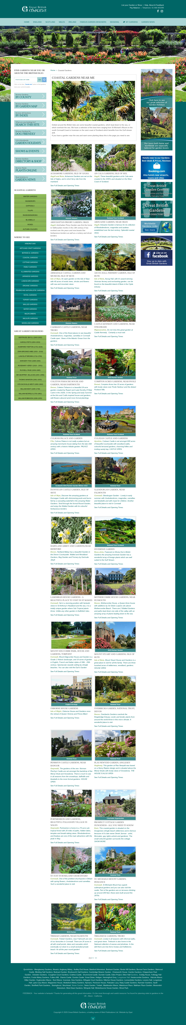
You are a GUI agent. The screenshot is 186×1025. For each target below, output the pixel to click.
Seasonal (114, 22)
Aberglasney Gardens (43, 969)
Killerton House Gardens (113, 980)
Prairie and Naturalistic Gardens (30, 290)
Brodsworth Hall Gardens (78, 972)
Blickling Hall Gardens (44, 972)
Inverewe (66, 980)
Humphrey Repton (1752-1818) (30, 347)
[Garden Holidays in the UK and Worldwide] (30, 142)
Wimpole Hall (89, 988)
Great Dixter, (90, 977)
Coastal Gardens (30, 258)
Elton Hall (126, 975)
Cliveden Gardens (39, 975)
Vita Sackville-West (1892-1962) (30, 384)
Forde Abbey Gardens (40, 977)
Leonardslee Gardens (133, 980)
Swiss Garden (89, 985)
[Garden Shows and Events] (30, 151)
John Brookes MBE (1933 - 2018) (30, 351)
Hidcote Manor (156, 977)
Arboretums (30, 244)
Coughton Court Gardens (58, 975)
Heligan (99, 977)
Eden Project (116, 975)
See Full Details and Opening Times (64, 186)
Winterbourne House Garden (106, 988)
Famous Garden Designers (93, 22)
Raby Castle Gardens (128, 983)
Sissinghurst (56, 985)
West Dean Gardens (74, 988)
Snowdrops (30, 201)
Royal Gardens (30, 295)
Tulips (30, 210)
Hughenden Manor (43, 980)
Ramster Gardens (145, 983)
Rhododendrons (30, 215)
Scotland (50, 22)
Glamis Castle (65, 977)
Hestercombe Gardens (140, 977)
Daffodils (30, 206)
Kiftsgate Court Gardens (93, 980)
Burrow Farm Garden (145, 969)
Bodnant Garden (112, 969)
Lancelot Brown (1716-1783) (30, 356)
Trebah (99, 985)
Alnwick (56, 969)
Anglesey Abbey (66, 969)
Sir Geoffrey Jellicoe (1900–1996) (30, 375)
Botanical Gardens (30, 253)
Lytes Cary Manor (40, 983)
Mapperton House (55, 983)
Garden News (148, 22)
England (37, 22)
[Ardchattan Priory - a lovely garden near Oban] (71, 203)
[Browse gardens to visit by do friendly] (30, 133)
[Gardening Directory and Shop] (30, 169)
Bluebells (30, 220)
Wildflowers (30, 314)
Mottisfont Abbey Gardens (73, 983)
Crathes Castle (75, 975)
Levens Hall (147, 980)
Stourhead (66, 985)
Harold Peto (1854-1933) (30, 342)
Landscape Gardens (30, 281)
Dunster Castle (104, 975)
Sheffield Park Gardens (41, 985)
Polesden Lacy (113, 983)
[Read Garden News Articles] (30, 178)
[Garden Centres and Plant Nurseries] (30, 160)
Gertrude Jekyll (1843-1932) (30, 337)
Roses (30, 224)
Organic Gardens (30, 286)
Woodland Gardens (30, 323)
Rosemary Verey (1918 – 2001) (30, 365)
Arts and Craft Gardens (30, 248)
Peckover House (99, 983)
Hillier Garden (29, 980)
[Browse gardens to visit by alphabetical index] (30, 114)
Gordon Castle (78, 977)
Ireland (72, 22)
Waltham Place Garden (143, 985)
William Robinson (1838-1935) (30, 398)
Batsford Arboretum (97, 969)
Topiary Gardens (30, 300)
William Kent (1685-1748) (30, 389)
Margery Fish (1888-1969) (30, 361)
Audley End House (81, 969)
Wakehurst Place (126, 985)
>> (96, 958)
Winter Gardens (30, 196)
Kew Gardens (76, 980)
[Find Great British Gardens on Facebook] (158, 11)
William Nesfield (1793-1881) (30, 394)
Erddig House (144, 975)
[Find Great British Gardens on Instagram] (162, 11)
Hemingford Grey (109, 977)
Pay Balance (135, 8)
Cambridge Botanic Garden (100, 972)
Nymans (88, 983)
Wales (62, 22)
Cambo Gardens (135, 972)
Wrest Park (123, 988)
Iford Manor (57, 980)
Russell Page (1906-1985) (30, 370)
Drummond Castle (90, 975)
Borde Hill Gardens (128, 969)
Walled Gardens (30, 304)
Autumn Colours (30, 229)
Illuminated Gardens (30, 272)
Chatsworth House (119, 972)
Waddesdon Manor (110, 985)
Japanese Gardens (30, 276)
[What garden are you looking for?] (30, 123)
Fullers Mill (54, 977)
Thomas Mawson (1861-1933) (30, 380)
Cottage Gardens (30, 262)
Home (26, 22)
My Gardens (132, 22)
